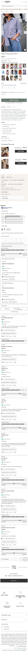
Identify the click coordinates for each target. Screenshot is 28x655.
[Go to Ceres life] (6, 4)
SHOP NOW (6, 11)
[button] (3, 66)
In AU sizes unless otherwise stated (8, 85)
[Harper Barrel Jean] (5, 164)
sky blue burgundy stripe (12, 62)
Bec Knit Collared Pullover (18, 147)
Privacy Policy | (11, 650)
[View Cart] (26, 2)
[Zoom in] (25, 50)
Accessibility (23, 650)
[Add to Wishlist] (24, 100)
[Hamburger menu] (2, 2)
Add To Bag (14, 100)
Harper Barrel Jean (18, 159)
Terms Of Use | (18, 650)
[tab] (3, 82)
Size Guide (23, 83)
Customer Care (6, 615)
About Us (4, 619)
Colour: (4, 62)
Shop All (11, 11)
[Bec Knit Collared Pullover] (5, 152)
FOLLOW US (5, 624)
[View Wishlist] (24, 2)
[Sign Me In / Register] (21, 2)
